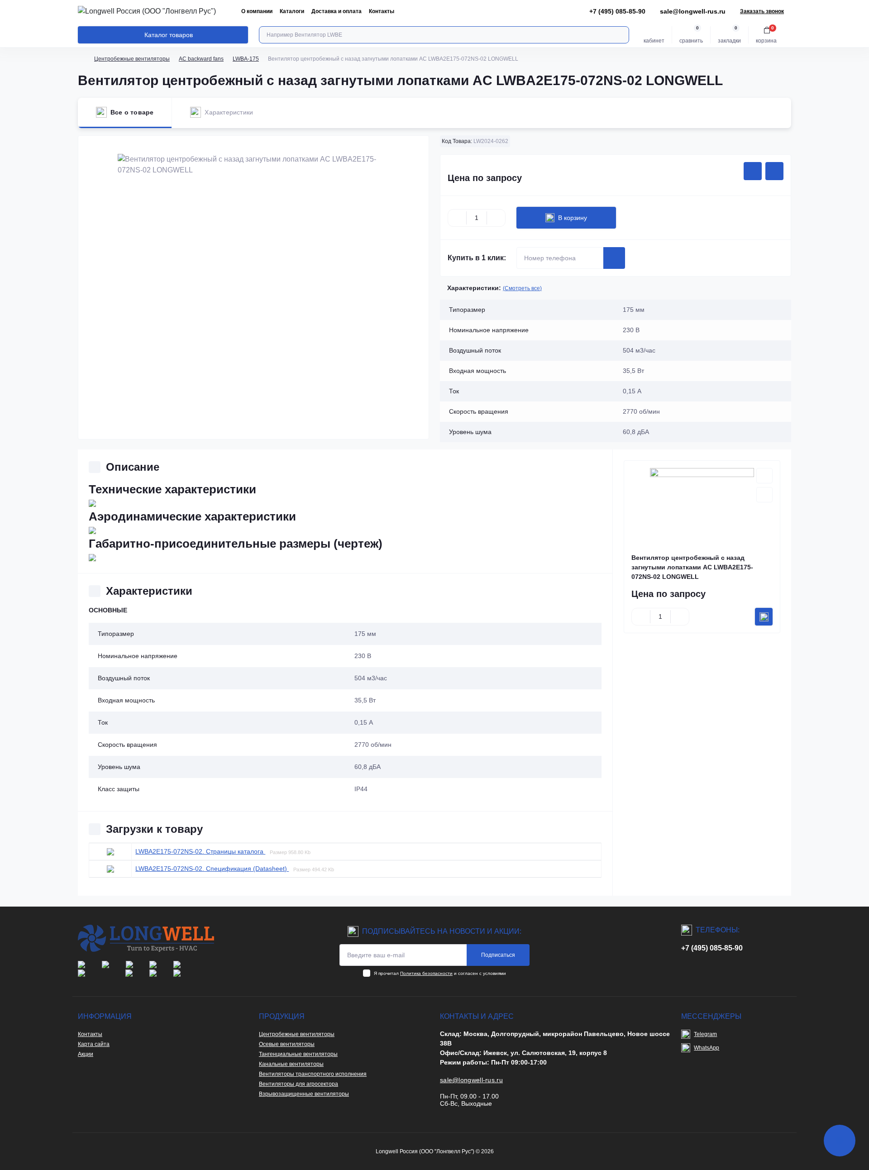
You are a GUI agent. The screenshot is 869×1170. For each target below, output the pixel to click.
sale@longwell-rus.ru (693, 11)
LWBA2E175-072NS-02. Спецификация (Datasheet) (212, 868)
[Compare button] (774, 171)
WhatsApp (706, 1048)
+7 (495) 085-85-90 (712, 948)
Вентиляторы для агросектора (298, 1084)
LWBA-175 (246, 59)
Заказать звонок (762, 11)
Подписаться (498, 955)
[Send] (614, 258)
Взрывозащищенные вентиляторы (304, 1094)
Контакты (381, 11)
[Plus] (496, 217)
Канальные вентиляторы (291, 1064)
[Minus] (457, 217)
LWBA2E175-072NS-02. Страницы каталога (200, 851)
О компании (256, 11)
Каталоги (292, 11)
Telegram (705, 1034)
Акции (85, 1054)
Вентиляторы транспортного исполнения (313, 1074)
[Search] (621, 34)
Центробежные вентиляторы (132, 59)
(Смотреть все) (522, 288)
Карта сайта (94, 1044)
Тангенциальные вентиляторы (298, 1054)
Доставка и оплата (336, 11)
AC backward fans (201, 59)
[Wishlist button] (753, 171)
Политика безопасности (426, 973)
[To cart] (764, 617)
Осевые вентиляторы (287, 1044)
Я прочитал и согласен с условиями (440, 973)
